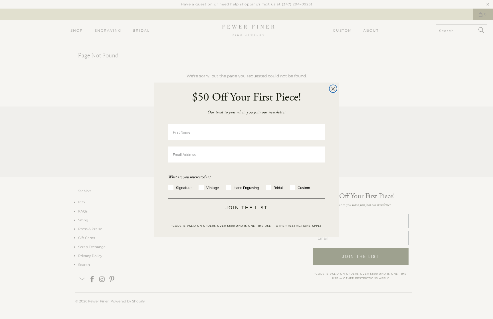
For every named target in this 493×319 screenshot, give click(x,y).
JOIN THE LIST (246, 207)
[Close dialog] (333, 89)
